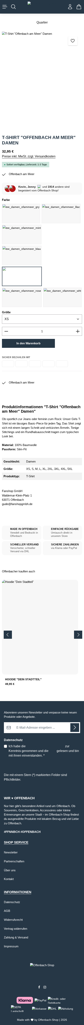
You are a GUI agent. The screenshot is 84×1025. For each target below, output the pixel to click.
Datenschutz (12, 902)
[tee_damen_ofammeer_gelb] (42, 81)
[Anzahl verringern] (6, 331)
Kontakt (9, 879)
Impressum (11, 946)
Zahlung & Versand (16, 937)
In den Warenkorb (28, 343)
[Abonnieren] (74, 727)
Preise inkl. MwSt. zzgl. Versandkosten (28, 156)
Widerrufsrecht (13, 919)
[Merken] (72, 40)
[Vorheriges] (8, 635)
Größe (6, 312)
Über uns (10, 870)
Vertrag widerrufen (15, 928)
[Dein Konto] (70, 7)
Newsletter (11, 852)
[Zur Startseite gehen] (42, 6)
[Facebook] (40, 987)
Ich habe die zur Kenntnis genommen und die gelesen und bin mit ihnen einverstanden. (44, 751)
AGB (52, 750)
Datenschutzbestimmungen (45, 746)
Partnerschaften (14, 861)
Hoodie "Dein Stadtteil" (23, 679)
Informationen (17, 892)
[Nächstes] (78, 635)
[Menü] (5, 7)
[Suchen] (13, 7)
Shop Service (16, 842)
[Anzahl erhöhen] (78, 331)
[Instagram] (44, 987)
